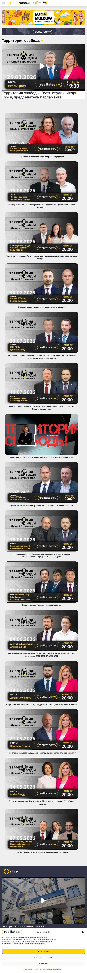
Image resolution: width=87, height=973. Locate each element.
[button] (83, 932)
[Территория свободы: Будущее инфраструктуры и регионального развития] (41, 729)
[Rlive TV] (44, 2)
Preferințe (43, 964)
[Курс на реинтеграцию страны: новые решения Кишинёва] (41, 829)
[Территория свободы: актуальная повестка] (41, 582)
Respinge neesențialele (43, 957)
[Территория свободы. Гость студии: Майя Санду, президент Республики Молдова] (41, 778)
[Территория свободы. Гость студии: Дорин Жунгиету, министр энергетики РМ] (41, 681)
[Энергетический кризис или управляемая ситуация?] (41, 283)
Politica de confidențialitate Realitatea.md (48, 969)
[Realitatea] (20, 2)
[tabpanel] (43, 903)
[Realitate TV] (43, 31)
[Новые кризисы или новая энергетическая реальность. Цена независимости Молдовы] (41, 181)
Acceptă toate (44, 951)
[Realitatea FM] (35, 2)
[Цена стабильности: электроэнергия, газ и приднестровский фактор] (41, 482)
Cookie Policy (27, 969)
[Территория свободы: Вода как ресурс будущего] (41, 133)
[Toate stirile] (8, 2)
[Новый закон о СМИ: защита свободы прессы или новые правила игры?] (41, 434)
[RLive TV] (11, 872)
